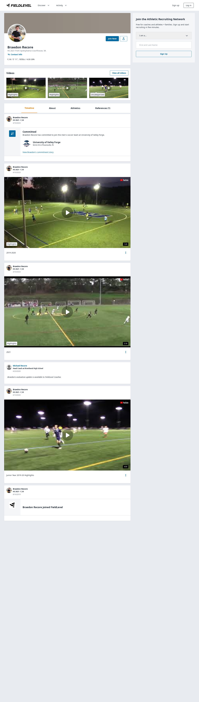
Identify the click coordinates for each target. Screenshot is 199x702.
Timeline (29, 108)
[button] (125, 252)
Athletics (75, 108)
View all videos (119, 73)
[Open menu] (125, 252)
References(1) (102, 108)
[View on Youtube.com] (124, 180)
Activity (59, 5)
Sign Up (163, 54)
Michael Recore (20, 365)
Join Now (112, 38)
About (52, 108)
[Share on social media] (123, 38)
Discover (41, 5)
